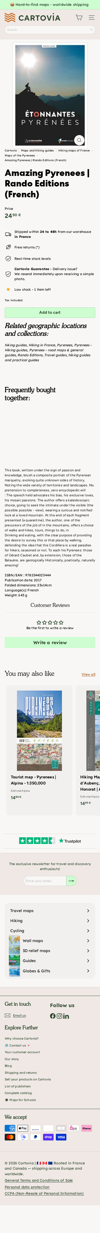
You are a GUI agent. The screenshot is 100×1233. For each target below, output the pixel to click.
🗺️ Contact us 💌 (18, 1045)
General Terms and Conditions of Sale (39, 1180)
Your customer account (22, 1052)
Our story (12, 1059)
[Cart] (78, 17)
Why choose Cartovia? (22, 1038)
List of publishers (18, 1086)
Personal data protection (27, 1187)
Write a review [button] (50, 642)
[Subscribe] (71, 881)
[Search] (91, 30)
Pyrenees (64, 345)
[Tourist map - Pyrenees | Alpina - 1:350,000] (39, 744)
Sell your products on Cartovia (28, 1079)
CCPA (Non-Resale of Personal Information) (44, 1193)
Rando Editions (30, 355)
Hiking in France (42, 345)
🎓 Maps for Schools (20, 1100)
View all (88, 674)
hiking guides (16, 345)
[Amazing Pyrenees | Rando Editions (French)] (50, 433)
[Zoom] (79, 140)
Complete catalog (18, 1093)
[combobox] (50, 30)
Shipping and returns (21, 1073)
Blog (8, 1066)
